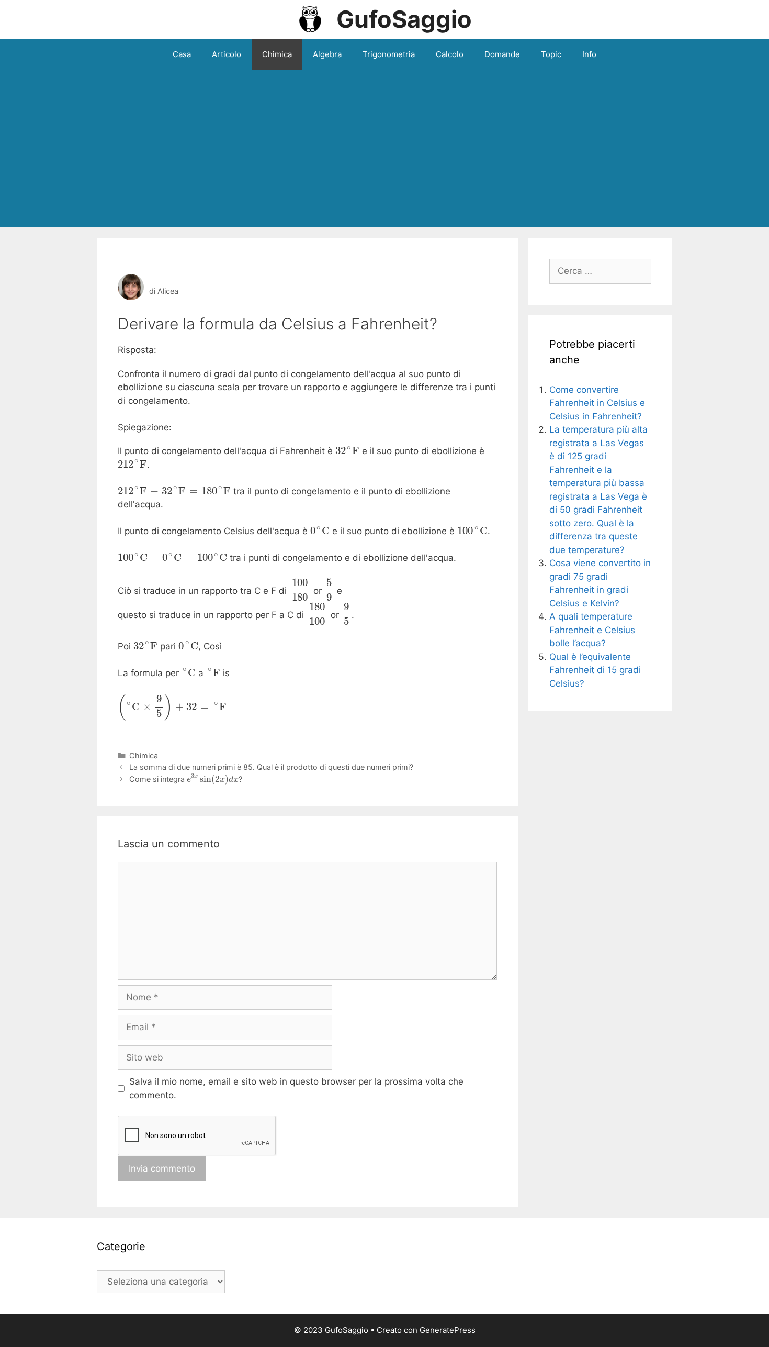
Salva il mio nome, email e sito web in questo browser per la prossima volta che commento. (296, 1088)
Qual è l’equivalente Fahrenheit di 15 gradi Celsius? (595, 670)
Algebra (327, 54)
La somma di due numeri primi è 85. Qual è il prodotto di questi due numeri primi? (271, 767)
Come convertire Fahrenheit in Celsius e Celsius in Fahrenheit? (597, 403)
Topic (551, 54)
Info (589, 54)
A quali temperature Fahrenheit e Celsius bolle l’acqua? (592, 629)
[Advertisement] (384, 148)
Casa (182, 54)
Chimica (277, 54)
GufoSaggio (404, 19)
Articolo (226, 54)
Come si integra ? (185, 779)
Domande (502, 54)
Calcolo (449, 54)
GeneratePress (448, 1330)
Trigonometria (389, 54)
